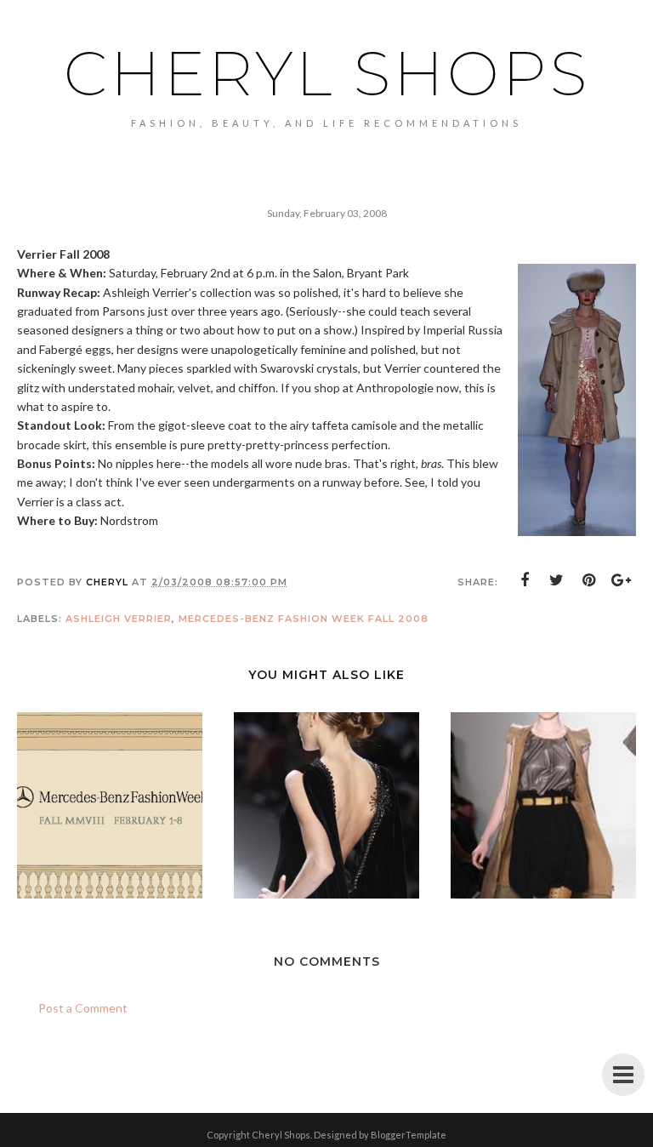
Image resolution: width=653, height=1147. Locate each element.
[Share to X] (557, 580)
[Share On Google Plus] (621, 580)
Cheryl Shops (327, 73)
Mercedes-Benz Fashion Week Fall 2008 (304, 619)
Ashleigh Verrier (118, 619)
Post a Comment (83, 1008)
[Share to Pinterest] (589, 580)
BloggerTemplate (408, 1134)
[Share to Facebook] (524, 580)
